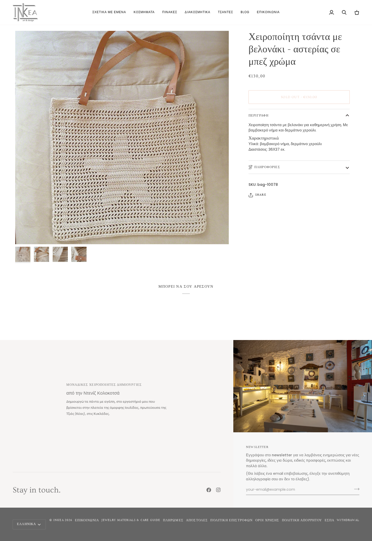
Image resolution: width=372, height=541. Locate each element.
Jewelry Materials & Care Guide (130, 520)
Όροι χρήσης (267, 520)
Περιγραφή (259, 115)
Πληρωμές (173, 520)
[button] (144, 12)
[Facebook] (208, 490)
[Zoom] (24, 234)
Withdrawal (348, 520)
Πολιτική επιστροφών (231, 520)
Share (260, 195)
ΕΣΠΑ (330, 520)
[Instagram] (218, 490)
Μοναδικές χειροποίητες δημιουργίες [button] (104, 384)
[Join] (355, 489)
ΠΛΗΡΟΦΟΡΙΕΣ (267, 167)
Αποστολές (197, 520)
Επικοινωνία (87, 520)
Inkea (58, 520)
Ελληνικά (26, 524)
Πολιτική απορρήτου (302, 520)
